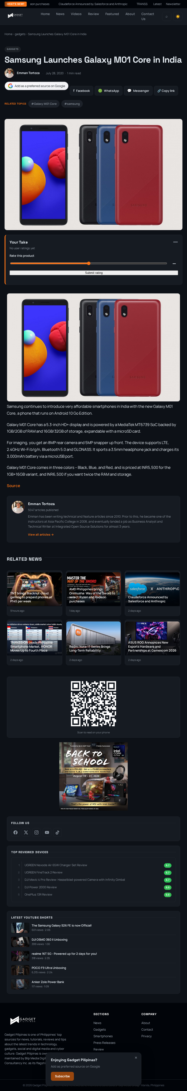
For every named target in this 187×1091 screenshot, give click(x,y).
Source (13, 485)
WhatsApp (108, 90)
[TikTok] (57, 832)
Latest (157, 4)
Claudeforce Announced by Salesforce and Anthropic (74, 4)
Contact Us (147, 16)
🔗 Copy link (166, 91)
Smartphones (103, 1036)
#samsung (72, 104)
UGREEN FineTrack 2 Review (43, 872)
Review (93, 14)
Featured (112, 14)
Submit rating (94, 273)
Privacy (146, 1036)
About (130, 14)
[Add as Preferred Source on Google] (36, 86)
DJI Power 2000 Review (41, 887)
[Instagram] (36, 832)
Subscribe (62, 1076)
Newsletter (173, 4)
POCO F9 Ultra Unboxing (49, 968)
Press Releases (104, 1043)
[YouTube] (47, 832)
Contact (147, 1029)
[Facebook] (15, 832)
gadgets (20, 34)
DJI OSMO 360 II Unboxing (50, 940)
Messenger (138, 90)
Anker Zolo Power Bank (48, 982)
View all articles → (41, 535)
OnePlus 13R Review (38, 894)
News (60, 14)
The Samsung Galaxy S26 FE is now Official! (62, 925)
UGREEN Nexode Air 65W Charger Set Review (56, 865)
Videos (76, 14)
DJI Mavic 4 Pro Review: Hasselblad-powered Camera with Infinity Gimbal (75, 880)
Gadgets (100, 1029)
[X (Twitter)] (26, 832)
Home (45, 14)
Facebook (81, 90)
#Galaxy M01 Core (44, 104)
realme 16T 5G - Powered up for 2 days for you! (64, 954)
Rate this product (22, 256)
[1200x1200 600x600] (93, 809)
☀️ (178, 16)
